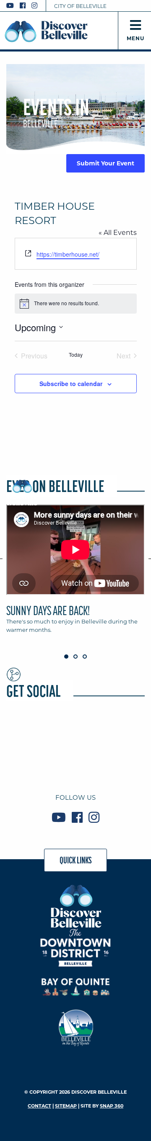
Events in (56, 112)
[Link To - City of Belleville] (75, 1026)
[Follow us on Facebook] (23, 5)
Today (76, 354)
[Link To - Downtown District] (75, 947)
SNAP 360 (111, 1106)
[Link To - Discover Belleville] (75, 906)
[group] (75, 573)
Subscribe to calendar (70, 383)
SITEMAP (66, 1106)
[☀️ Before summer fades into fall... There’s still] (27, 731)
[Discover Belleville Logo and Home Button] (46, 31)
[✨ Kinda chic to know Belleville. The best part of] (123, 731)
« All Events (118, 233)
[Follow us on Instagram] (34, 5)
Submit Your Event (105, 163)
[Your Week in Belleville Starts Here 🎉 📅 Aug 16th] (27, 759)
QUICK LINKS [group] (76, 860)
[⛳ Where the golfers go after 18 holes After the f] (75, 759)
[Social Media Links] (25, 5)
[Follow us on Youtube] (10, 5)
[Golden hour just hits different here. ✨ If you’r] (75, 731)
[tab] (75, 573)
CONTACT (39, 1106)
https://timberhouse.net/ (67, 254)
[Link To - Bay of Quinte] (75, 987)
